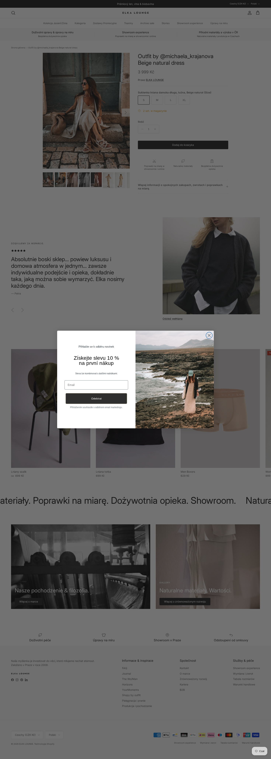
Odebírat (96, 398)
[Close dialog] (209, 335)
